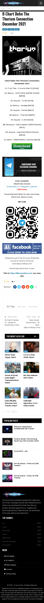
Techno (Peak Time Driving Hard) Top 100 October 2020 (26, 440)
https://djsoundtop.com (21, 273)
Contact (9, 569)
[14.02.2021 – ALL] (7, 454)
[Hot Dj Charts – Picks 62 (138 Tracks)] (7, 466)
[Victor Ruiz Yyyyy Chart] (13, 346)
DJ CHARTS (11, 29)
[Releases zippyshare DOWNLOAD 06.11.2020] (7, 429)
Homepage (10, 556)
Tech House (6, 530)
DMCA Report (11, 565)
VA (3, 523)
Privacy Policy (11, 574)
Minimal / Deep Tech (9, 541)
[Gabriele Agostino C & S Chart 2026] (31, 392)
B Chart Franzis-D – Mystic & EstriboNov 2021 (12, 322)
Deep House (6, 538)
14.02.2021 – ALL (21, 451)
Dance (4, 29)
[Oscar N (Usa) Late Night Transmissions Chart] (13, 367)
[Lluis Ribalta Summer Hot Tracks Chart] (13, 392)
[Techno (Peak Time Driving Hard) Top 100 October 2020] (7, 441)
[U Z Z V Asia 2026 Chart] (31, 346)
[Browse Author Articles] (22, 298)
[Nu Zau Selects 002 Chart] (31, 367)
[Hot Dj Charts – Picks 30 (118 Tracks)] (7, 478)
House (17, 29)
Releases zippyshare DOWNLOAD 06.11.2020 (24, 428)
